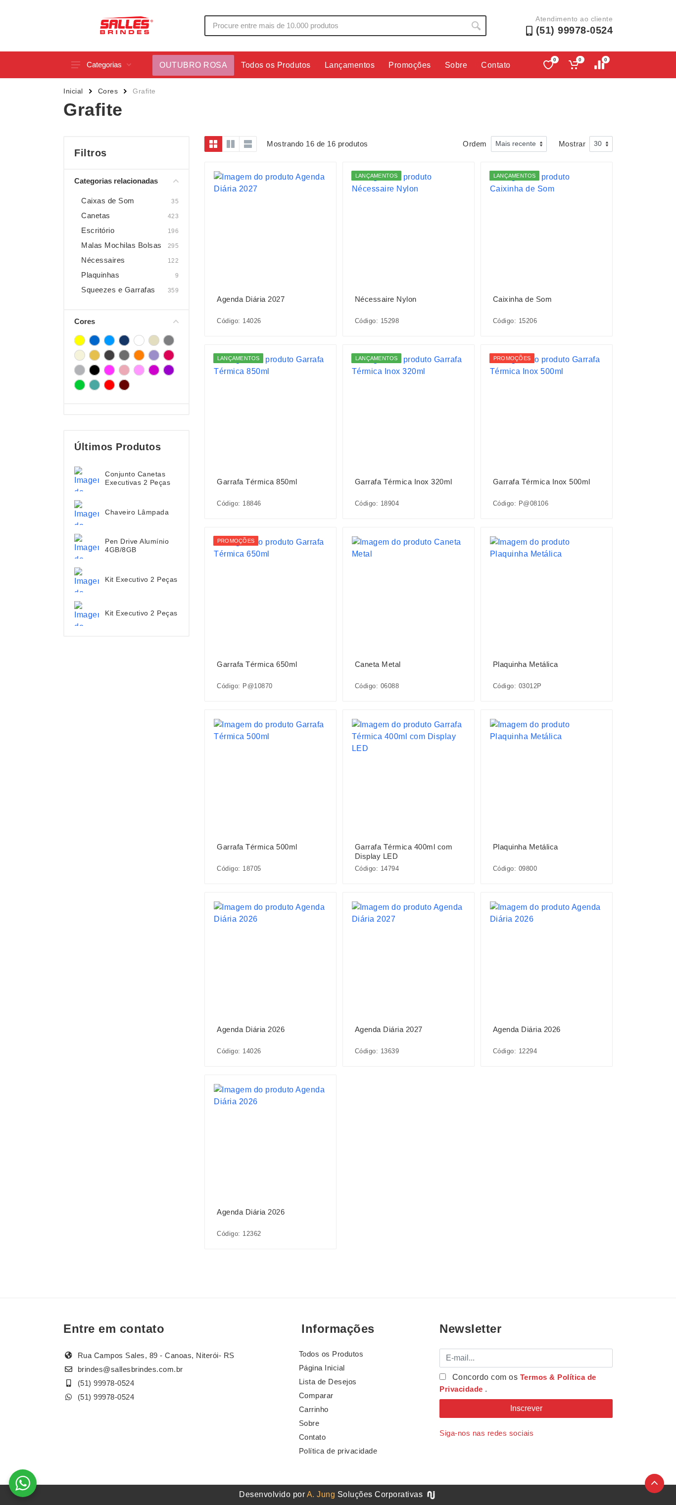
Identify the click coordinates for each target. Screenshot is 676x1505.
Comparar (316, 1395)
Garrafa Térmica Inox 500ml (541, 481)
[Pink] (168, 355)
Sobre (456, 65)
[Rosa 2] (124, 370)
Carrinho (314, 1409)
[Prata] (79, 370)
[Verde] (79, 384)
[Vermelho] (109, 384)
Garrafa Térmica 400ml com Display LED (404, 851)
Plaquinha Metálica (525, 664)
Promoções (409, 65)
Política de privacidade (338, 1451)
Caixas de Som (108, 200)
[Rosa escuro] (153, 370)
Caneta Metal (378, 664)
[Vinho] (124, 384)
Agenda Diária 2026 (251, 1029)
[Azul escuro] (124, 340)
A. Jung (321, 1494)
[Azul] (94, 340)
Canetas (95, 215)
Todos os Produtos (276, 65)
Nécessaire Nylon (386, 299)
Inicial (73, 91)
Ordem (475, 144)
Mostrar (572, 144)
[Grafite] (109, 355)
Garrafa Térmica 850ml (257, 481)
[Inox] (124, 355)
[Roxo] (168, 370)
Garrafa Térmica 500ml (257, 847)
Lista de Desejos (328, 1381)
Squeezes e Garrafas (118, 289)
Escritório (97, 230)
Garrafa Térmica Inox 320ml (403, 481)
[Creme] (79, 355)
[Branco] (139, 340)
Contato (496, 65)
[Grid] (213, 144)
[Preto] (94, 370)
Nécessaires (103, 260)
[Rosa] (109, 370)
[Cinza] (168, 340)
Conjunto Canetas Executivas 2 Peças (137, 478)
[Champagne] (153, 340)
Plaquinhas (100, 275)
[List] (248, 144)
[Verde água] (94, 384)
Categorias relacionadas (116, 181)
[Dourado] (94, 355)
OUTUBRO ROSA (193, 65)
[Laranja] (139, 355)
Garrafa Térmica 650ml (257, 664)
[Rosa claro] (139, 370)
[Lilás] (153, 355)
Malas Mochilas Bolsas (121, 245)
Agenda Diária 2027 (251, 299)
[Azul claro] (109, 340)
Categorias (104, 64)
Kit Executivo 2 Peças (141, 579)
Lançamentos (350, 65)
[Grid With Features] (231, 144)
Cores (108, 91)
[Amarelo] (79, 340)
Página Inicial (322, 1368)
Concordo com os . (517, 1383)
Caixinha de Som (522, 299)
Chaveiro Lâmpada (137, 512)
